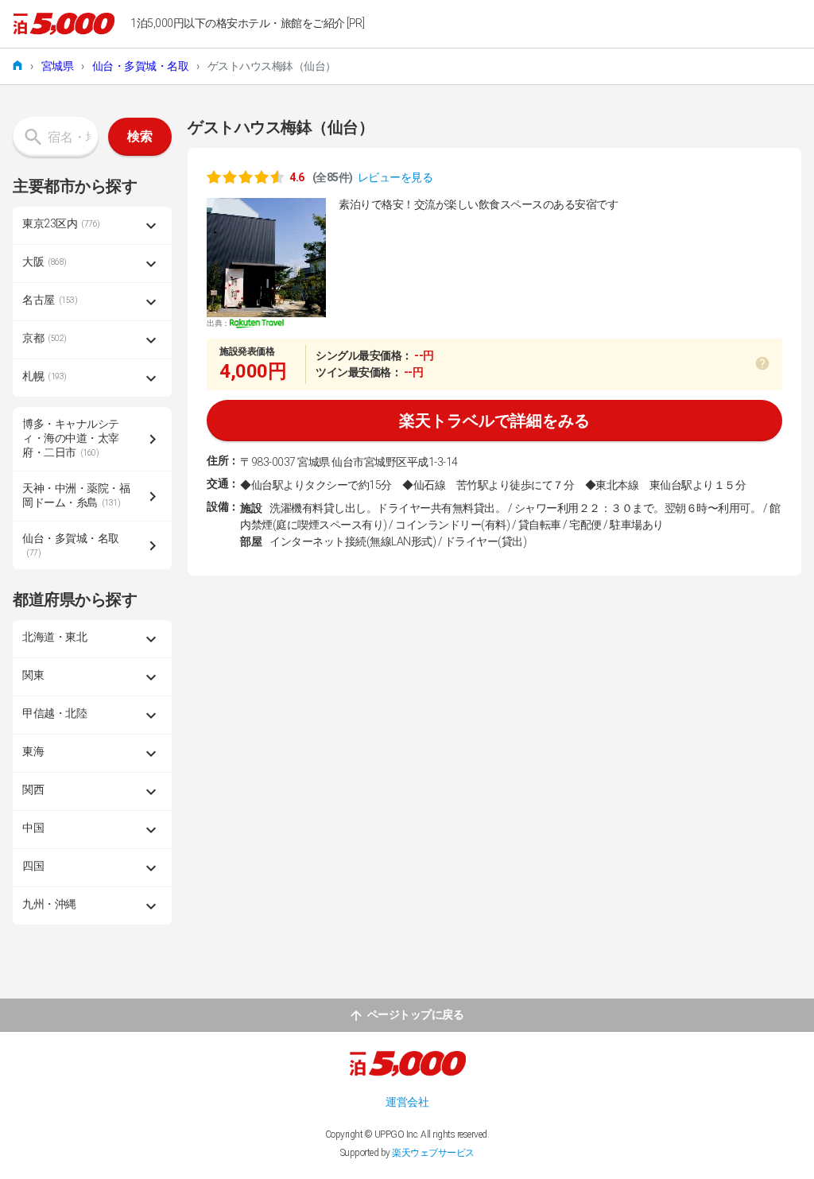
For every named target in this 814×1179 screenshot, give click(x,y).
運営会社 (407, 1102)
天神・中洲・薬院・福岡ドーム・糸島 (76, 495)
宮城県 (57, 66)
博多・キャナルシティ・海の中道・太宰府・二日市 (70, 438)
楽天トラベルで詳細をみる (494, 420)
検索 (140, 136)
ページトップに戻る (415, 1014)
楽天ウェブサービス (433, 1152)
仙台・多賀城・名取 (140, 66)
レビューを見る (395, 177)
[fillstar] (246, 176)
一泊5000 (63, 24)
